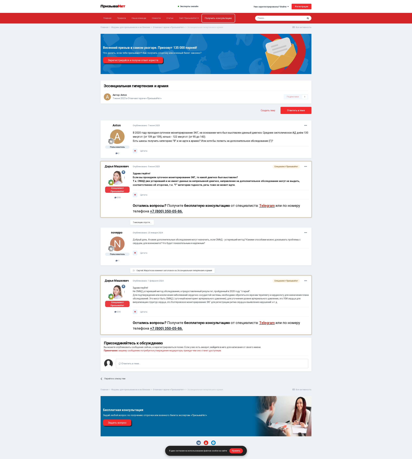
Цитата (143, 151)
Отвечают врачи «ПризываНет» (145, 98)
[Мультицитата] (135, 151)
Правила (121, 18)
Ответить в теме (296, 110)
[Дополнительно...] (305, 125)
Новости (156, 18)
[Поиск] (307, 18)
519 (118, 197)
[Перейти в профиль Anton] (107, 96)
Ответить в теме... (130, 363)
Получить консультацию (218, 18)
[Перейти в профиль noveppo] (117, 244)
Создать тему (268, 110)
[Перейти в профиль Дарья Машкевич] (117, 177)
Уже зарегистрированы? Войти (270, 6)
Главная (107, 18)
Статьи (169, 18)
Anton (124, 95)
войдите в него (218, 347)
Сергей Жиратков (145, 270)
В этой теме (294, 18)
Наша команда (139, 18)
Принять (236, 451)
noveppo (116, 232)
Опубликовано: (146, 125)
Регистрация (301, 6)
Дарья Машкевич (117, 166)
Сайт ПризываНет (188, 18)
